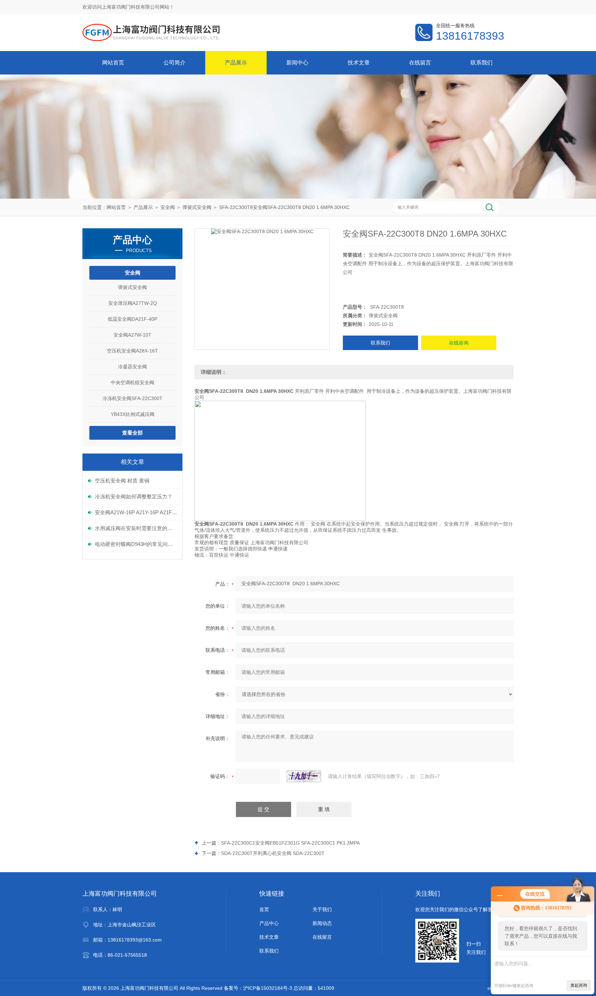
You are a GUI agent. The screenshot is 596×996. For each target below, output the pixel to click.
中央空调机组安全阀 (132, 382)
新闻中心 (297, 63)
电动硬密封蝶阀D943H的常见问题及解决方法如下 (136, 544)
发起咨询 (578, 985)
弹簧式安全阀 (196, 207)
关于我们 (322, 909)
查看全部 (132, 433)
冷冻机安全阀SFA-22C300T (132, 398)
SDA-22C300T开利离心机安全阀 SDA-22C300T (273, 853)
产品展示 (236, 63)
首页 (264, 909)
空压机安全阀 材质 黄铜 (122, 481)
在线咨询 (458, 343)
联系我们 (481, 63)
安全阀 (167, 207)
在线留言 (420, 63)
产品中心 (269, 923)
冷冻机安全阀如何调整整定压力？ (133, 496)
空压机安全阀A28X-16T (132, 350)
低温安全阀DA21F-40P (132, 319)
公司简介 (174, 63)
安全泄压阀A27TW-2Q (132, 303)
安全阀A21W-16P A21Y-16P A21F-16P (136, 512)
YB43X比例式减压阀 (133, 414)
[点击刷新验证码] (304, 776)
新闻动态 (322, 923)
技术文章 (359, 63)
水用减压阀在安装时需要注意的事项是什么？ (136, 528)
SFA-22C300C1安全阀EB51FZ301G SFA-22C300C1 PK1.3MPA (290, 843)
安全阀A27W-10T (132, 335)
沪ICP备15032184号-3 (267, 988)
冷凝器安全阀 (132, 366)
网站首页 (113, 63)
